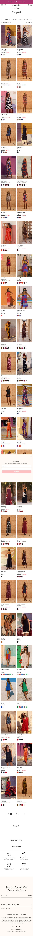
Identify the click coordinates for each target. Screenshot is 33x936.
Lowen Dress (20, 115)
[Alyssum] (22, 772)
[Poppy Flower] (4, 740)
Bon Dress (3, 311)
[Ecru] (18, 674)
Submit (30, 895)
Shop (14, 8)
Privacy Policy (10, 931)
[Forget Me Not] (1, 54)
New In (7, 19)
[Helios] (24, 805)
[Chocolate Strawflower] (6, 185)
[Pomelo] (4, 54)
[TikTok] (20, 926)
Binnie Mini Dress (21, 213)
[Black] (18, 152)
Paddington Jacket (5, 637)
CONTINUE (16, 471)
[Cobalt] (1, 707)
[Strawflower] (4, 250)
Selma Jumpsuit (20, 409)
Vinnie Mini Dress (21, 637)
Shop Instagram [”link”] (16, 840)
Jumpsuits (22, 19)
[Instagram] (13, 926)
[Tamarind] (1, 674)
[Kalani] (4, 674)
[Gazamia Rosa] (1, 511)
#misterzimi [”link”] (16, 846)
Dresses (14, 19)
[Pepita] (8, 348)
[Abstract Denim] (1, 740)
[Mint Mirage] (10, 674)
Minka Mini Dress (4, 115)
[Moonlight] (8, 674)
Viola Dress (3, 409)
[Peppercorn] (6, 250)
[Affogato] (4, 805)
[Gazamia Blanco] (4, 185)
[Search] (5, 5)
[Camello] (1, 642)
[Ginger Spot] (1, 348)
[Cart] (31, 5)
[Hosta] (22, 576)
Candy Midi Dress (21, 572)
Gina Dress (4, 507)
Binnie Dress (4, 180)
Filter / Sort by (5, 22)
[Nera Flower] (6, 740)
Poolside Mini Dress (5, 670)
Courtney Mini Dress (5, 735)
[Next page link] (24, 813)
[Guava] (1, 315)
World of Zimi (5, 908)
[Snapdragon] (6, 348)
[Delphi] (4, 119)
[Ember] (22, 805)
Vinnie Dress (20, 148)
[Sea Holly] (4, 446)
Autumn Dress (4, 82)
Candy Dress (3, 246)
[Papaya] (1, 250)
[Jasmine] (1, 544)
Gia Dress (3, 343)
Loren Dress (19, 768)
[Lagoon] (6, 674)
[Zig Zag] (18, 87)
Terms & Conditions (21, 931)
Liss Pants (3, 441)
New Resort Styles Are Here (16, 2)
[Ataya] (18, 283)
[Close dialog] (31, 456)
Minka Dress (3, 800)
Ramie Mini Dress (21, 311)
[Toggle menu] (2, 5)
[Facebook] (16, 926)
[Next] (30, 19)
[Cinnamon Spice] (1, 87)
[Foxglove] (8, 185)
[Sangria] (6, 511)
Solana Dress (4, 50)
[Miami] (20, 772)
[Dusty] (20, 576)
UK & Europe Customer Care (10, 904)
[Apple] (18, 707)
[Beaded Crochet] (22, 119)
